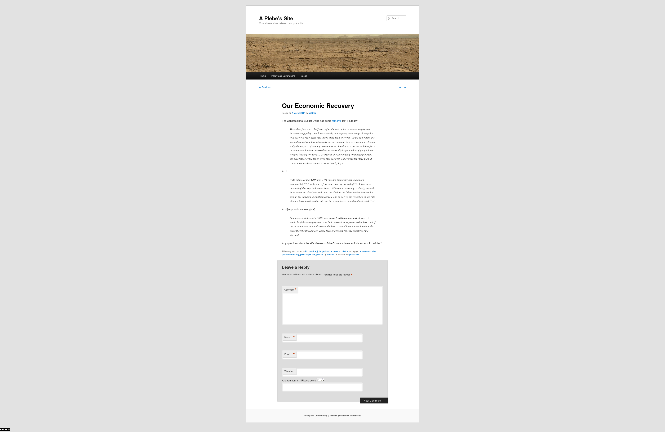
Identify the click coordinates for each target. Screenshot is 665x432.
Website (288, 371)
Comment (290, 289)
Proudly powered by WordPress (345, 415)
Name (289, 337)
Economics (310, 251)
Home (263, 75)
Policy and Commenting (283, 75)
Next (402, 87)
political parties (307, 254)
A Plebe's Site (276, 18)
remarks (337, 120)
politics (344, 251)
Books (304, 75)
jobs (319, 251)
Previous (265, 87)
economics (365, 251)
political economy (331, 251)
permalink (354, 254)
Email (289, 354)
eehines (312, 112)
